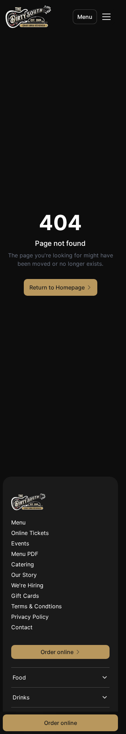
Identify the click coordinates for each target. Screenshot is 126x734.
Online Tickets (30, 532)
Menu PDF (24, 553)
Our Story (24, 574)
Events (20, 543)
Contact (22, 627)
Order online (60, 722)
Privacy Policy (30, 616)
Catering (22, 564)
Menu (84, 16)
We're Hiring (27, 585)
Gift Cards (25, 595)
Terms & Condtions (36, 606)
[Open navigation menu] (106, 17)
